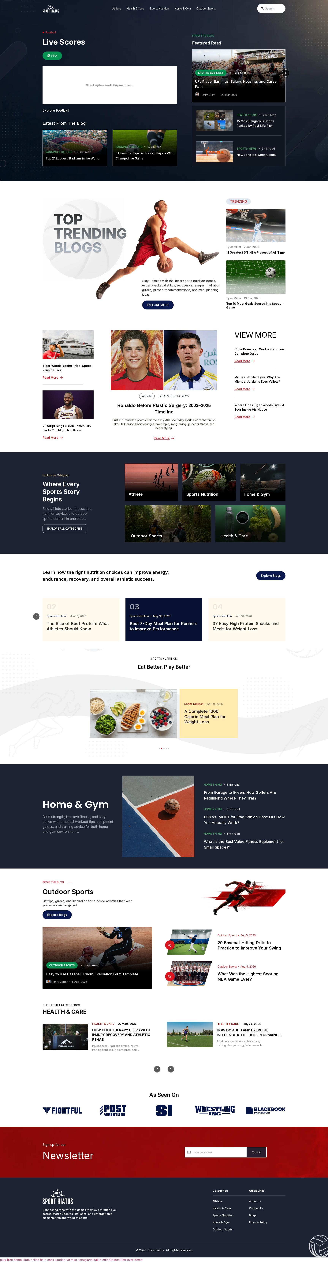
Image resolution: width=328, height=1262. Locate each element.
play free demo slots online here (23, 1260)
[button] (192, 73)
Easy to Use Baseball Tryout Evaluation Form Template (92, 974)
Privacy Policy (258, 1222)
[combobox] (271, 8)
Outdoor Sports (206, 8)
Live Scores (64, 42)
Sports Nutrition (159, 8)
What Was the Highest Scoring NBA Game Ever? (248, 976)
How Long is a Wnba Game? (257, 155)
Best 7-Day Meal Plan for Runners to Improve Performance (164, 626)
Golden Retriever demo (126, 1260)
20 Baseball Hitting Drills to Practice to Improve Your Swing (249, 945)
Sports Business (211, 72)
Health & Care (135, 8)
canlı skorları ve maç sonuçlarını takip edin (77, 1260)
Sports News (247, 148)
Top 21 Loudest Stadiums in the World (72, 158)
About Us (255, 1201)
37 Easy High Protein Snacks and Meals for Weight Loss (246, 626)
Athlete (116, 8)
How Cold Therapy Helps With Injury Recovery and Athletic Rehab (121, 1034)
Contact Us (256, 1208)
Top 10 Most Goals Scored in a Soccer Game (254, 305)
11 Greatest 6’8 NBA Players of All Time (255, 252)
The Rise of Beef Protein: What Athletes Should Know (78, 626)
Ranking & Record (59, 152)
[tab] (52, 56)
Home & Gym (183, 8)
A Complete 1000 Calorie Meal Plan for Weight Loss (205, 716)
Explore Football (56, 110)
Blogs (252, 1215)
